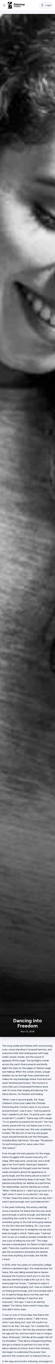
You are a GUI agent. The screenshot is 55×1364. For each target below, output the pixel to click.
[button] (4, 5)
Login (48, 5)
